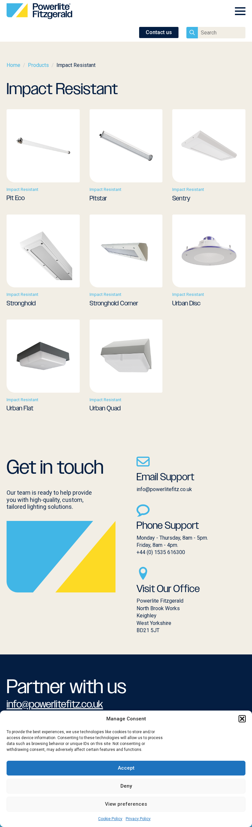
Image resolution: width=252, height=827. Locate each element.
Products (38, 65)
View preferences (126, 804)
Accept (126, 768)
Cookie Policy (110, 819)
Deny (126, 786)
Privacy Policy (138, 819)
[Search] (192, 32)
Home (13, 65)
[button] (242, 718)
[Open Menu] (240, 11)
